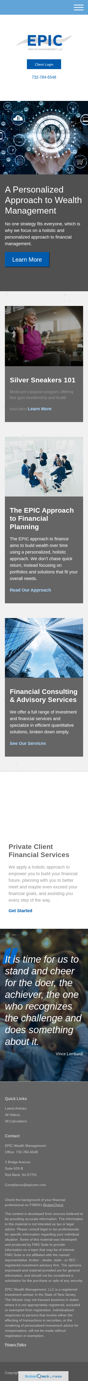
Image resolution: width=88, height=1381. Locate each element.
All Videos (12, 1115)
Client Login (44, 64)
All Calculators (16, 1121)
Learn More (27, 259)
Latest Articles (15, 1108)
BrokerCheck (53, 1205)
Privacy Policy (15, 1344)
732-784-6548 (44, 77)
